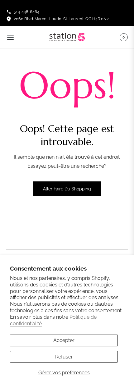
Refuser (64, 357)
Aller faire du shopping (67, 188)
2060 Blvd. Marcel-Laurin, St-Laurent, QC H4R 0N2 (61, 18)
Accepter (63, 340)
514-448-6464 (26, 11)
